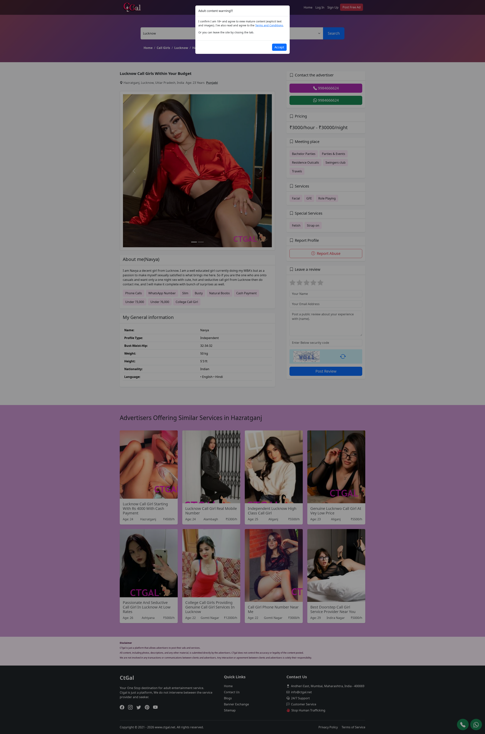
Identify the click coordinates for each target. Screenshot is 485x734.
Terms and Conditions (269, 25)
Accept (279, 47)
